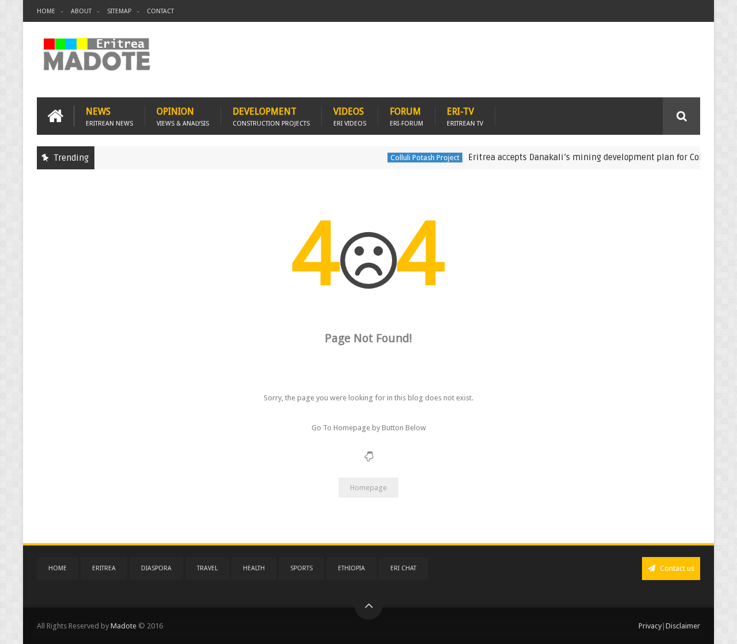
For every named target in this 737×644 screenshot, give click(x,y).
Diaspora (156, 568)
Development (271, 116)
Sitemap (119, 11)
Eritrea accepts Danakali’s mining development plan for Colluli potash (598, 157)
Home (46, 11)
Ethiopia (351, 568)
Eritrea (104, 568)
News (109, 116)
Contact (160, 11)
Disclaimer (683, 626)
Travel (207, 568)
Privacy (650, 626)
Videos (349, 116)
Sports (301, 568)
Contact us (676, 568)
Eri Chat (403, 568)
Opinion (183, 116)
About (81, 11)
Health (254, 568)
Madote (124, 626)
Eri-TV (465, 116)
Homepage (368, 487)
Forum (406, 116)
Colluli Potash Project (416, 157)
